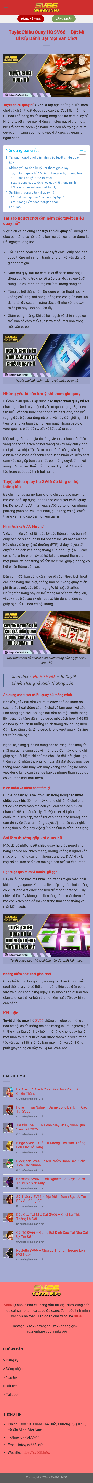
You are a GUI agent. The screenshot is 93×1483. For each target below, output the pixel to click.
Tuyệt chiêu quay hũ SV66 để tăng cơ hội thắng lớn (45, 173)
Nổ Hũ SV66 (44, 676)
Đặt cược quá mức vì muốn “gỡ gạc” (40, 197)
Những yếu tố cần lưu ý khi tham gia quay (38, 168)
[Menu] (5, 7)
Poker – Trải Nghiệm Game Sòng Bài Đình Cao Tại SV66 (51, 1109)
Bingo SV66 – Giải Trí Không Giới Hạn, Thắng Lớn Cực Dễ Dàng (50, 1145)
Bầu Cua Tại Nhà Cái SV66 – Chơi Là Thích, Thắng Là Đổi (49, 1217)
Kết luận (15, 207)
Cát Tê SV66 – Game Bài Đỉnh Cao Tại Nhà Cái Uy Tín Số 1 (52, 1235)
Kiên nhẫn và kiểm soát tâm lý (36, 187)
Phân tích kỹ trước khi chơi (34, 178)
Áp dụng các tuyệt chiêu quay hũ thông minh (46, 182)
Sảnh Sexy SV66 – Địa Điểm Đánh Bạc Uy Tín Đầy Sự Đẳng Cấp (51, 1199)
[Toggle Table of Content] (80, 151)
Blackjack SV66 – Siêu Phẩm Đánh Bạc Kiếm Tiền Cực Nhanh (50, 1163)
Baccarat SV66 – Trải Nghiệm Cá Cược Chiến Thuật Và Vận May (50, 1181)
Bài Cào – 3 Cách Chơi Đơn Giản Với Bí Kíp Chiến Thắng (48, 1091)
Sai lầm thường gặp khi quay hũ (31, 192)
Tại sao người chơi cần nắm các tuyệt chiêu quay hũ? (44, 160)
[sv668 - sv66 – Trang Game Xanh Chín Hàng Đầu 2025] (46, 7)
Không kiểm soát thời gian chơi (37, 202)
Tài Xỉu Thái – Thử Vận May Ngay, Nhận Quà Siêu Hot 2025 (50, 1127)
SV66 (38, 1021)
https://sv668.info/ (36, 1453)
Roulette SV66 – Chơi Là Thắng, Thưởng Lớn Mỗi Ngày (50, 1252)
